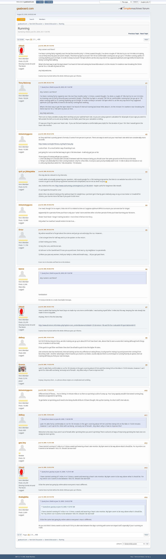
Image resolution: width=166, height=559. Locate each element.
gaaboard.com (25, 8)
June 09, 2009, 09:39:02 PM (46, 205)
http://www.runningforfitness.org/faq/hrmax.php (56, 144)
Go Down (20, 39)
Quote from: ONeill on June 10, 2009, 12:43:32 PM (57, 501)
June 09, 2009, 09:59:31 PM (46, 307)
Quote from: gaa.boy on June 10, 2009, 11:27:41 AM (57, 472)
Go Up (19, 535)
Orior (21, 229)
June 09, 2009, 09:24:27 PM (46, 83)
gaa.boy (22, 442)
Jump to (119, 544)
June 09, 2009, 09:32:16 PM (46, 134)
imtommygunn (25, 134)
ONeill (21, 46)
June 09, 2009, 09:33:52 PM (46, 171)
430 (38, 39)
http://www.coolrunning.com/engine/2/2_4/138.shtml (74, 186)
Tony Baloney (25, 83)
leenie (21, 269)
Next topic (144, 34)
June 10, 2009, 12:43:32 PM (46, 467)
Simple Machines (30, 556)
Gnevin (22, 364)
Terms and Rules (139, 557)
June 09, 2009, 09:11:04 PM (46, 46)
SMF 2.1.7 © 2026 (20, 556)
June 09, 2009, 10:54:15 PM (46, 337)
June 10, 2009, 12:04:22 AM (46, 415)
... (36, 39)
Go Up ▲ (148, 557)
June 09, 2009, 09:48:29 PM (46, 269)
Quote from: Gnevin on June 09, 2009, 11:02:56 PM (57, 419)
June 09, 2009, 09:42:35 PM (46, 229)
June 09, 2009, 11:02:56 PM (46, 364)
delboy (22, 337)
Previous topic (133, 34)
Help (131, 557)
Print (146, 39)
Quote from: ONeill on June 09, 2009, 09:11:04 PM (57, 87)
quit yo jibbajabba (27, 171)
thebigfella (23, 497)
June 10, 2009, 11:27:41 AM (46, 442)
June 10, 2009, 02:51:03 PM (46, 497)
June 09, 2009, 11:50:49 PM (46, 390)
